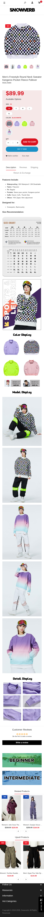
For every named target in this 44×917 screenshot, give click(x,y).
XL (9, 113)
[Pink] (32, 123)
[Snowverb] (22, 10)
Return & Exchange (22, 173)
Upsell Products (22, 837)
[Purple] (16, 123)
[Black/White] (9, 123)
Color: (13, 117)
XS (9, 108)
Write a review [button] (22, 743)
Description (11, 167)
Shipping (34, 167)
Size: (9, 104)
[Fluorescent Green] (24, 123)
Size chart (25, 156)
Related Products (22, 791)
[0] (39, 3)
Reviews (23, 167)
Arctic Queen (6, 82)
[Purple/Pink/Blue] (9, 132)
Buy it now (22, 149)
